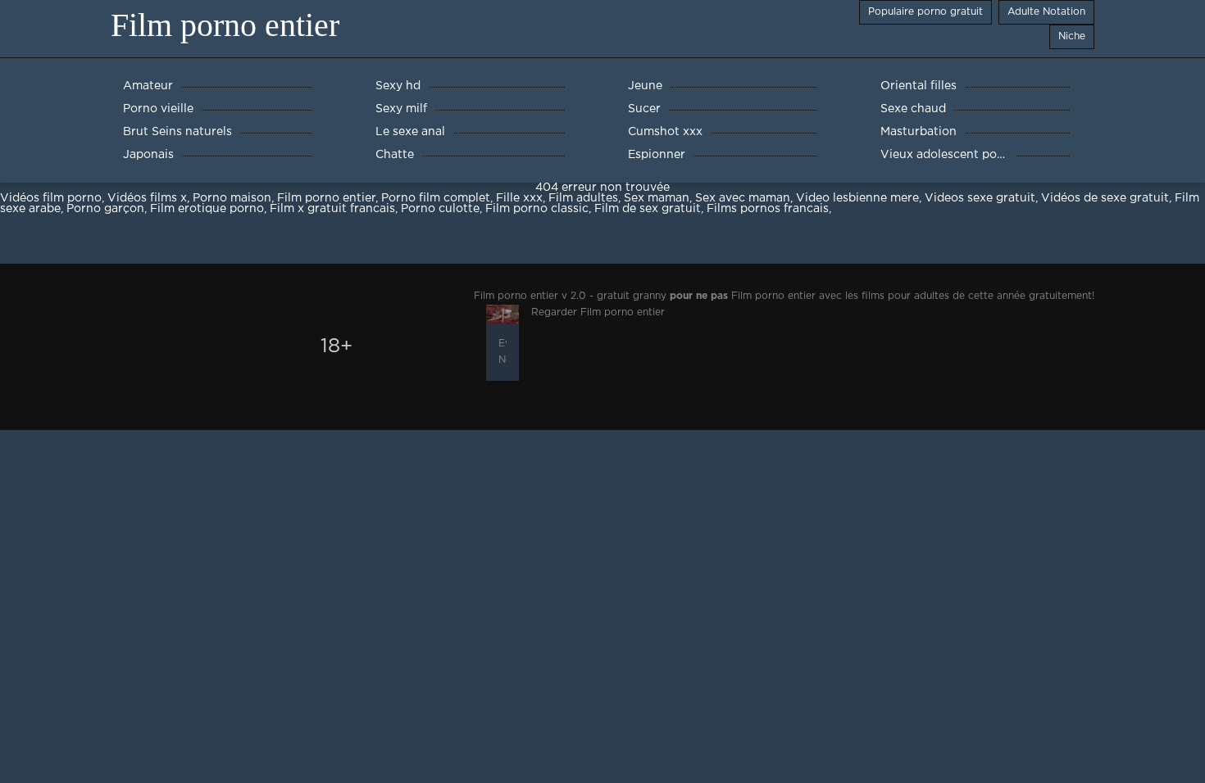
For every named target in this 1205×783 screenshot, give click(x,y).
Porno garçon (105, 209)
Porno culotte (440, 209)
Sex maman (656, 198)
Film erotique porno (207, 209)
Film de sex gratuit (647, 209)
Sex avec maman (742, 198)
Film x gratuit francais (332, 209)
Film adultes (583, 198)
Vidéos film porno (51, 198)
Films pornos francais (768, 209)
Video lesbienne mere (857, 198)
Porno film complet (435, 198)
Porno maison (232, 198)
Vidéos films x (147, 198)
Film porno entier (225, 25)
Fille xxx (519, 198)
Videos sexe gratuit (980, 198)
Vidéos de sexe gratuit (1105, 198)
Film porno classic (537, 209)
